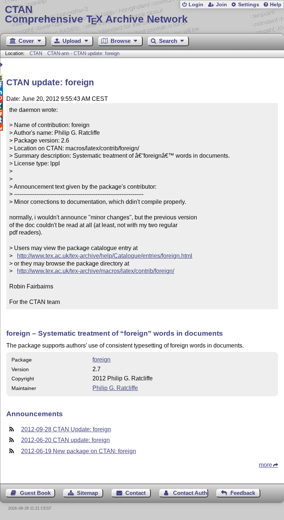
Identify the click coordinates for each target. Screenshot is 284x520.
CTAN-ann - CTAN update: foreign (83, 53)
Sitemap (87, 493)
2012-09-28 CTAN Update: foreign (66, 429)
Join (221, 4)
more (265, 465)
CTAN (36, 53)
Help (275, 4)
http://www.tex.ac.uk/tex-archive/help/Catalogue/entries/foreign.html (104, 256)
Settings (248, 4)
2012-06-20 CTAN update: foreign (65, 440)
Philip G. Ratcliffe (115, 388)
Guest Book (35, 493)
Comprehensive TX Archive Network (96, 14)
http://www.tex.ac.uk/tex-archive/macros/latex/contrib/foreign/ (95, 271)
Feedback (242, 493)
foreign (101, 359)
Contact (135, 493)
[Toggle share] (2, 64)
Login (196, 4)
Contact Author (190, 493)
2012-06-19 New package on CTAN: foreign (78, 451)
